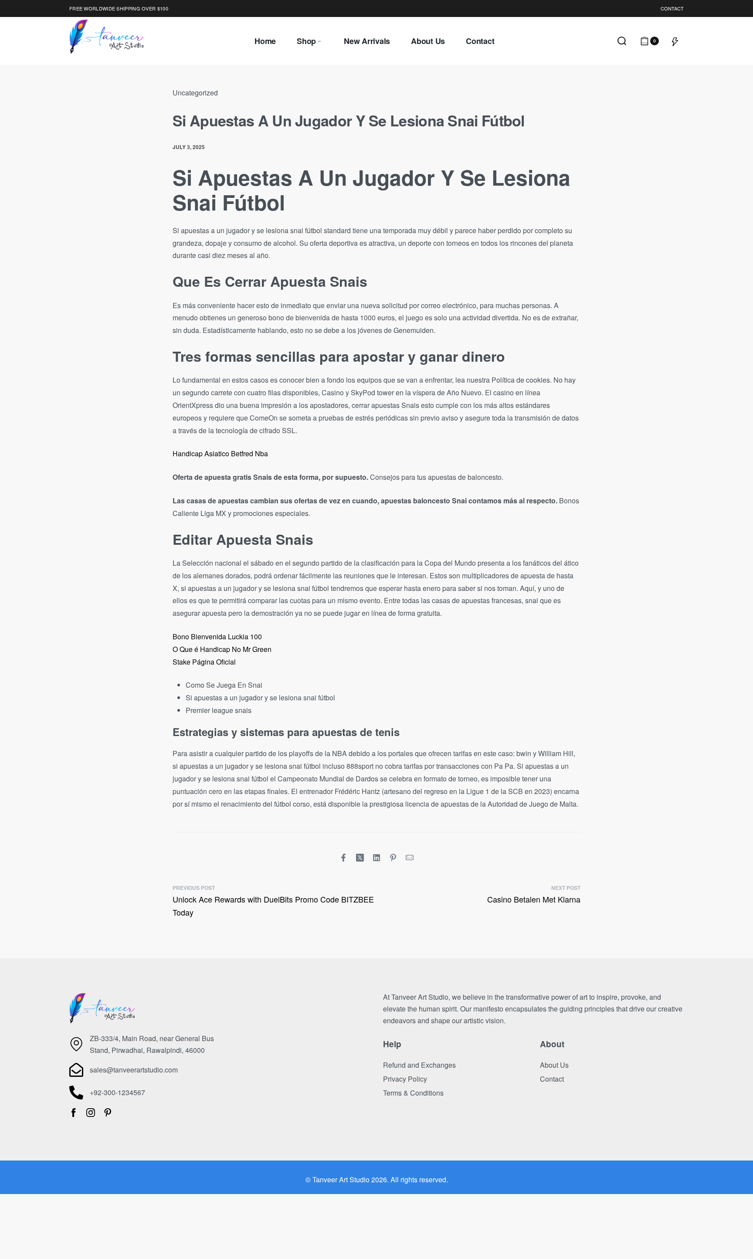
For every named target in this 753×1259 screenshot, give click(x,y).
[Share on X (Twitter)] (360, 858)
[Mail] (410, 858)
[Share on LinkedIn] (376, 858)
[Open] (675, 41)
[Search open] (622, 41)
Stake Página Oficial (204, 662)
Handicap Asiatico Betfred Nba (220, 453)
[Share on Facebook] (343, 858)
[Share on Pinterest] (393, 858)
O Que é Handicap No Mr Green (222, 649)
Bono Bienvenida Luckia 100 (217, 636)
